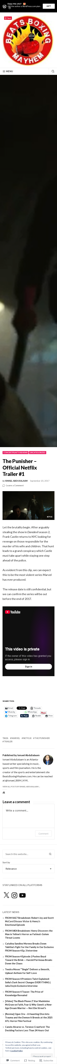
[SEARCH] (51, 71)
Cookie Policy (16, 1051)
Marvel (16, 738)
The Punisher (42, 738)
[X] (6, 895)
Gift (49, 6)
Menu (9, 71)
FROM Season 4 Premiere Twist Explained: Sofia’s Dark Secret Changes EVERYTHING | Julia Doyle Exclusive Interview (28, 982)
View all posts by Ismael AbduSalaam (20, 787)
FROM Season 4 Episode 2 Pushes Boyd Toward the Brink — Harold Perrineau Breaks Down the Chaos (28, 960)
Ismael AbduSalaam (16, 481)
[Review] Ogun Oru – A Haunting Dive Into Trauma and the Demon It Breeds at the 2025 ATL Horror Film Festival (28, 1017)
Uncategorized (37, 452)
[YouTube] (22, 895)
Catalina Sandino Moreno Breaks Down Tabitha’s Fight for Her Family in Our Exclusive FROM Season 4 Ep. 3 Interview (29, 947)
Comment (43, 833)
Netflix (27, 738)
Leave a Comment (15, 485)
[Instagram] (14, 895)
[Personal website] (4, 792)
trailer (8, 741)
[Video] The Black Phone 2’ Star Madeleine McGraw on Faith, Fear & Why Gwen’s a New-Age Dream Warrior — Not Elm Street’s (28, 1004)
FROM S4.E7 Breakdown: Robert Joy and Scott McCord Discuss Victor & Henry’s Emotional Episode (29, 921)
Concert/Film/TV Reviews (15, 452)
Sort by (6, 862)
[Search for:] (24, 854)
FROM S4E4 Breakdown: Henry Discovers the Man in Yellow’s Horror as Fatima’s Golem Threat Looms (29, 934)
